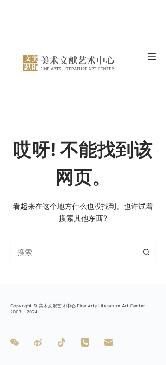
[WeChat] (14, 342)
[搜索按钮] (146, 252)
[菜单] (152, 56)
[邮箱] (108, 342)
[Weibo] (38, 342)
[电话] (85, 342)
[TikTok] (61, 342)
